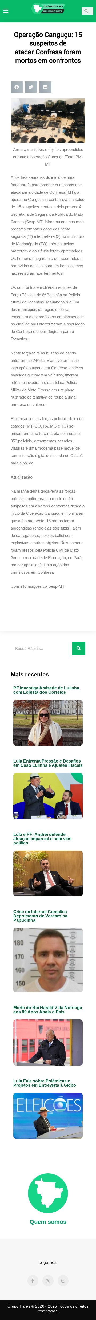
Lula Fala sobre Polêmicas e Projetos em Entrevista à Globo (44, 1083)
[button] (17, 87)
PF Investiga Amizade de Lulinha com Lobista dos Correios (46, 690)
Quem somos (48, 1222)
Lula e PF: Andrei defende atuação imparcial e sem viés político (42, 838)
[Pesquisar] (78, 648)
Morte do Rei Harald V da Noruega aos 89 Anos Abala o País (47, 1009)
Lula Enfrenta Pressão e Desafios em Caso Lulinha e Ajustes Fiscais (48, 763)
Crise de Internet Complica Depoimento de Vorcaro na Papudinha (40, 916)
